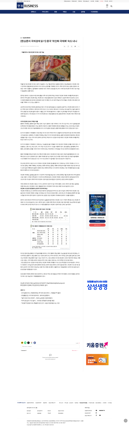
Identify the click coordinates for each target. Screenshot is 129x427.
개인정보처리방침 (83, 402)
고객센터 (104, 402)
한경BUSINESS (26, 38)
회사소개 (61, 402)
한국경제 (29, 410)
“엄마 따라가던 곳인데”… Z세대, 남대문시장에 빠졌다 (36, 298)
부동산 (65, 11)
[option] (97, 286)
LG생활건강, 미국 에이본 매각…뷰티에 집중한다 (35, 295)
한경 (67, 1)
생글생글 (39, 413)
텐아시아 (29, 413)
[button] (107, 6)
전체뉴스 (33, 11)
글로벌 (83, 11)
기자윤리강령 (91, 402)
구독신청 (106, 1)
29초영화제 (60, 413)
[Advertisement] (64, 25)
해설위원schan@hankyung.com (56, 283)
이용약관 (76, 402)
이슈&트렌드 (94, 11)
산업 (74, 11)
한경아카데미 (61, 410)
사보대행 (92, 1)
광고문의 (71, 402)
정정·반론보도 (98, 402)
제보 (101, 1)
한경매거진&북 (20, 1)
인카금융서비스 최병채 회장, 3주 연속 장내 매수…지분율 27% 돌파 (41, 293)
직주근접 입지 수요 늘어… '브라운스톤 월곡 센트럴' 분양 (37, 300)
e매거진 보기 (97, 225)
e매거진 (110, 1)
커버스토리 (45, 11)
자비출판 (97, 1)
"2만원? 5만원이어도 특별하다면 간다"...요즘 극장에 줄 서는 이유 (40, 303)
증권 (55, 11)
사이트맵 (110, 402)
